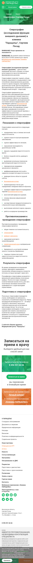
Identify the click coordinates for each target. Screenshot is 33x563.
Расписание (6, 473)
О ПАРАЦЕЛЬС (7, 419)
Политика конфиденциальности (13, 436)
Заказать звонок (26, 7)
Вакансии (5, 433)
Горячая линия (7, 479)
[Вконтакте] (3, 495)
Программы (6, 458)
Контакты (5, 482)
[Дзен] (11, 499)
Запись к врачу (7, 476)
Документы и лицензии (10, 424)
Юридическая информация (11, 427)
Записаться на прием (16, 377)
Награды (5, 430)
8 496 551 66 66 (16, 365)
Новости (5, 452)
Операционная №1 (8, 446)
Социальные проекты (9, 439)
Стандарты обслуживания (11, 421)
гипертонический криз (11, 244)
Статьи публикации (8, 455)
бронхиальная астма (11, 181)
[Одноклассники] (7, 495)
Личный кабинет (12, 7)
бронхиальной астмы (15, 191)
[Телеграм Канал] (7, 499)
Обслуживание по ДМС (10, 461)
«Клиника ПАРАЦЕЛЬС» (16, 402)
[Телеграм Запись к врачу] (3, 499)
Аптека (4, 449)
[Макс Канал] (15, 495)
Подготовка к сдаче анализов (12, 470)
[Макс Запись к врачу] (11, 495)
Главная (9, 14)
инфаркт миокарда (10, 236)
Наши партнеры (7, 443)
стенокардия (8, 233)
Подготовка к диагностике (11, 467)
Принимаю (7, 560)
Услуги (18, 14)
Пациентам (6, 464)
